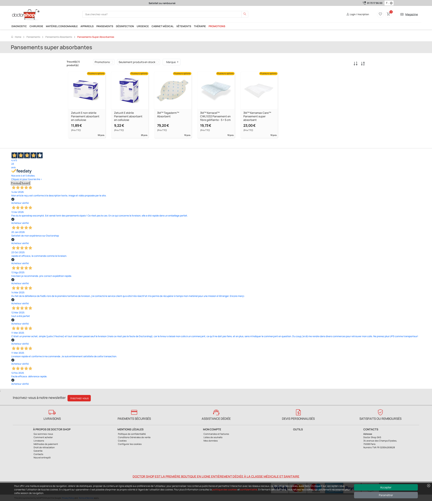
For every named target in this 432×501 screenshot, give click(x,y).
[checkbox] (111, 62)
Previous (15, 183)
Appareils (87, 26)
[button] (392, 3)
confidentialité (248, 489)
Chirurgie (36, 26)
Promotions (217, 26)
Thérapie (200, 26)
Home (16, 36)
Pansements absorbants (58, 36)
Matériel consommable (62, 26)
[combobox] (387, 3)
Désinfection (125, 26)
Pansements (104, 26)
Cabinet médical (163, 26)
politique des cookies (224, 489)
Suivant (26, 183)
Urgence (143, 26)
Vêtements (183, 26)
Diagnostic (19, 26)
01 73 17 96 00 (374, 3)
